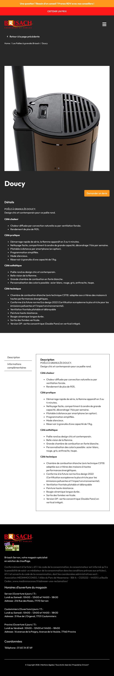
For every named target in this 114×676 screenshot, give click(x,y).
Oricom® (85, 665)
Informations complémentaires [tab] (16, 365)
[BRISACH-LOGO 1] (18, 21)
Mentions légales (47, 665)
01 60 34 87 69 (24, 647)
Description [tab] (13, 357)
